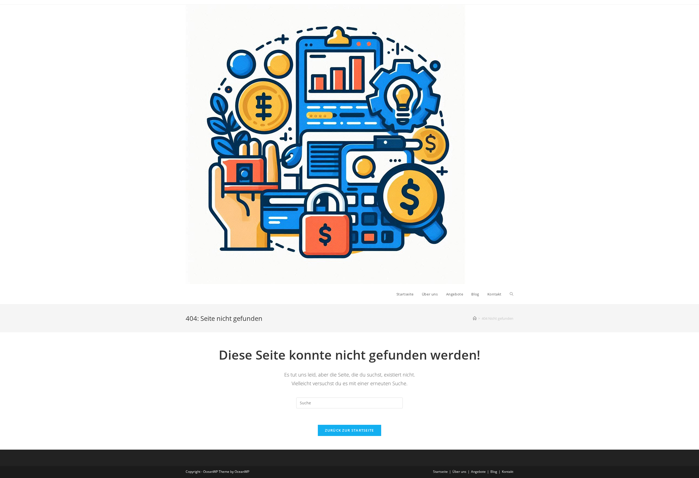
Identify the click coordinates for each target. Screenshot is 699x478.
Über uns (459, 471)
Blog (493, 471)
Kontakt (507, 471)
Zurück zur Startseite (349, 430)
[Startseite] (474, 318)
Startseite (440, 471)
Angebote (478, 471)
